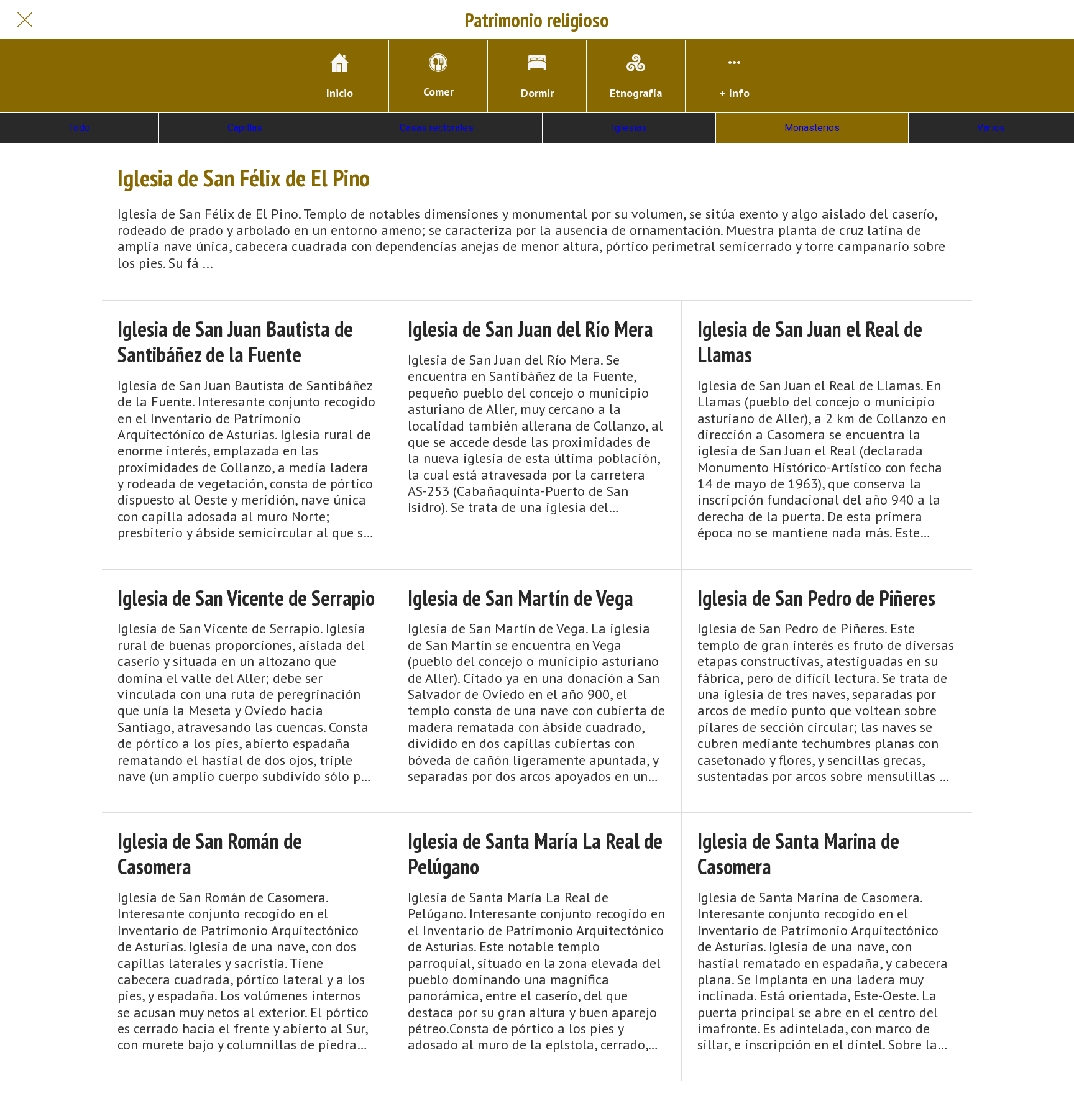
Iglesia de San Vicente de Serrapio (246, 598)
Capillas (244, 128)
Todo (79, 128)
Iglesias (629, 128)
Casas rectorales (437, 128)
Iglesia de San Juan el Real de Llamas (809, 341)
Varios (991, 128)
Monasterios (812, 128)
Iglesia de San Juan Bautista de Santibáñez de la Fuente (235, 341)
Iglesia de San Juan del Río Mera (530, 329)
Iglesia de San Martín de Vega (520, 598)
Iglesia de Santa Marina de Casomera (798, 853)
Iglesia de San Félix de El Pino (243, 177)
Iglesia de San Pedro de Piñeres (816, 598)
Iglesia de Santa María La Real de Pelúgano (535, 853)
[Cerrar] (24, 19)
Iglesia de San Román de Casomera (209, 853)
